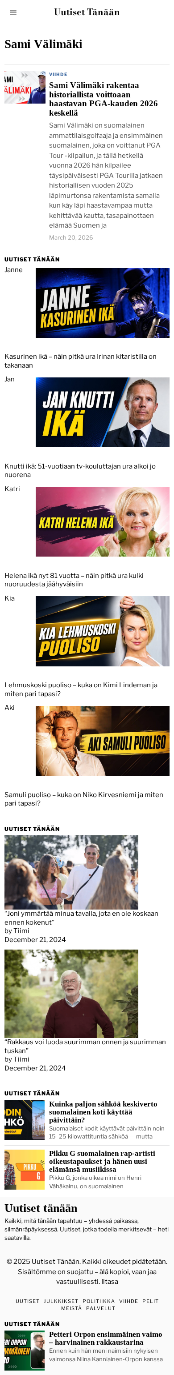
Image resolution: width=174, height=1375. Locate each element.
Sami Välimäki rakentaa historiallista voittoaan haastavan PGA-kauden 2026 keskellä (103, 99)
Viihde (58, 74)
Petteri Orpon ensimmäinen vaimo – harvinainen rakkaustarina (105, 1339)
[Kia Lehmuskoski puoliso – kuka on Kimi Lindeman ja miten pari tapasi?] (103, 631)
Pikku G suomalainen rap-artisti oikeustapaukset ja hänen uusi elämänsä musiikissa (102, 1162)
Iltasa (109, 1282)
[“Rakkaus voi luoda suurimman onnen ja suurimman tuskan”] (71, 994)
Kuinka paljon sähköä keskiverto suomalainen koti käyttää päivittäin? (103, 1112)
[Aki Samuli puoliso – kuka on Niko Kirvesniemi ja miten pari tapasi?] (103, 740)
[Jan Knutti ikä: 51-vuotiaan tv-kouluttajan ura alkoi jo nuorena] (103, 412)
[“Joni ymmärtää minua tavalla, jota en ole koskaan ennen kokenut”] (71, 872)
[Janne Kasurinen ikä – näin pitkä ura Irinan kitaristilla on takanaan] (103, 302)
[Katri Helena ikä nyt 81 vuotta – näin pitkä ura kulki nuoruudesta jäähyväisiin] (103, 521)
